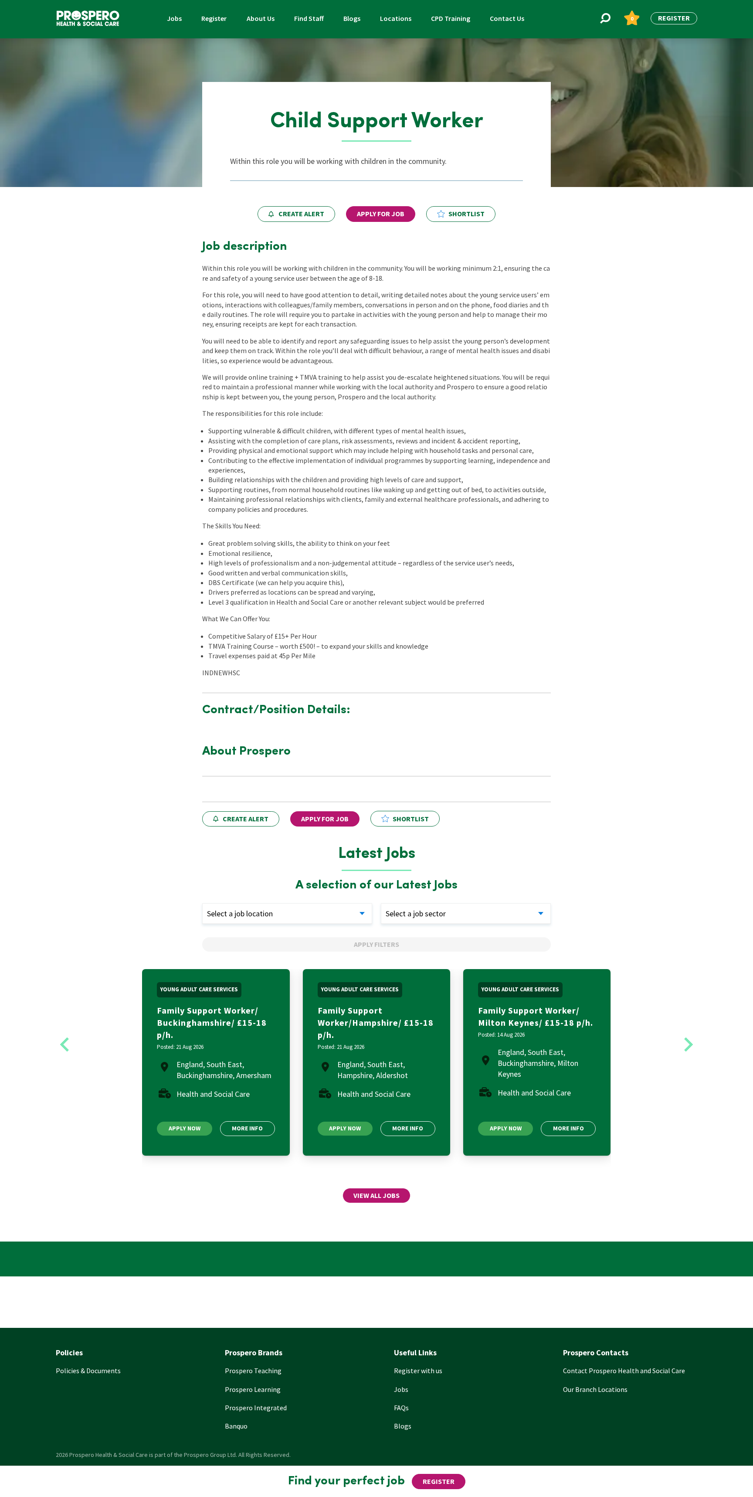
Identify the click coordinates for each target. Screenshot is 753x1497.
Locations (395, 18)
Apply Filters (376, 944)
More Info (247, 1128)
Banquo (236, 1426)
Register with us (418, 1370)
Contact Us (507, 18)
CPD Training (450, 18)
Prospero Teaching (253, 1370)
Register (214, 18)
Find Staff (309, 18)
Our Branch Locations (595, 1389)
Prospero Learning (253, 1389)
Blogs (351, 18)
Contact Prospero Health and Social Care (624, 1370)
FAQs (401, 1407)
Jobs (174, 18)
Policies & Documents (88, 1370)
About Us (261, 18)
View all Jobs (376, 1195)
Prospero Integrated (256, 1407)
